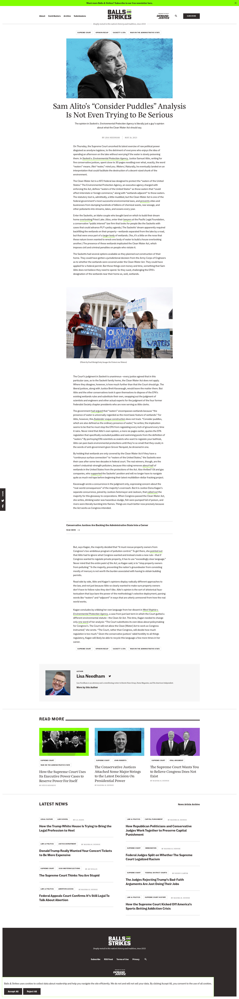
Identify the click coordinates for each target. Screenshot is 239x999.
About (42, 16)
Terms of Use (123, 959)
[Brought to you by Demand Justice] (163, 16)
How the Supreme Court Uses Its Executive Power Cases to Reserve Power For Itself (62, 776)
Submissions (80, 16)
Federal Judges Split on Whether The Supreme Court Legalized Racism (159, 857)
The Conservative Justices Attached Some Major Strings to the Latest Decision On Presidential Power (118, 773)
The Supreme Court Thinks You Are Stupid (69, 875)
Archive (67, 16)
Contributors (54, 16)
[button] (176, 15)
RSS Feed (108, 959)
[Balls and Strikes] (119, 14)
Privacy (135, 959)
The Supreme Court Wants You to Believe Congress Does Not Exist (174, 771)
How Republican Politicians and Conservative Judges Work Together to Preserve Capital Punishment (159, 830)
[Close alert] (235, 3)
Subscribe (191, 16)
